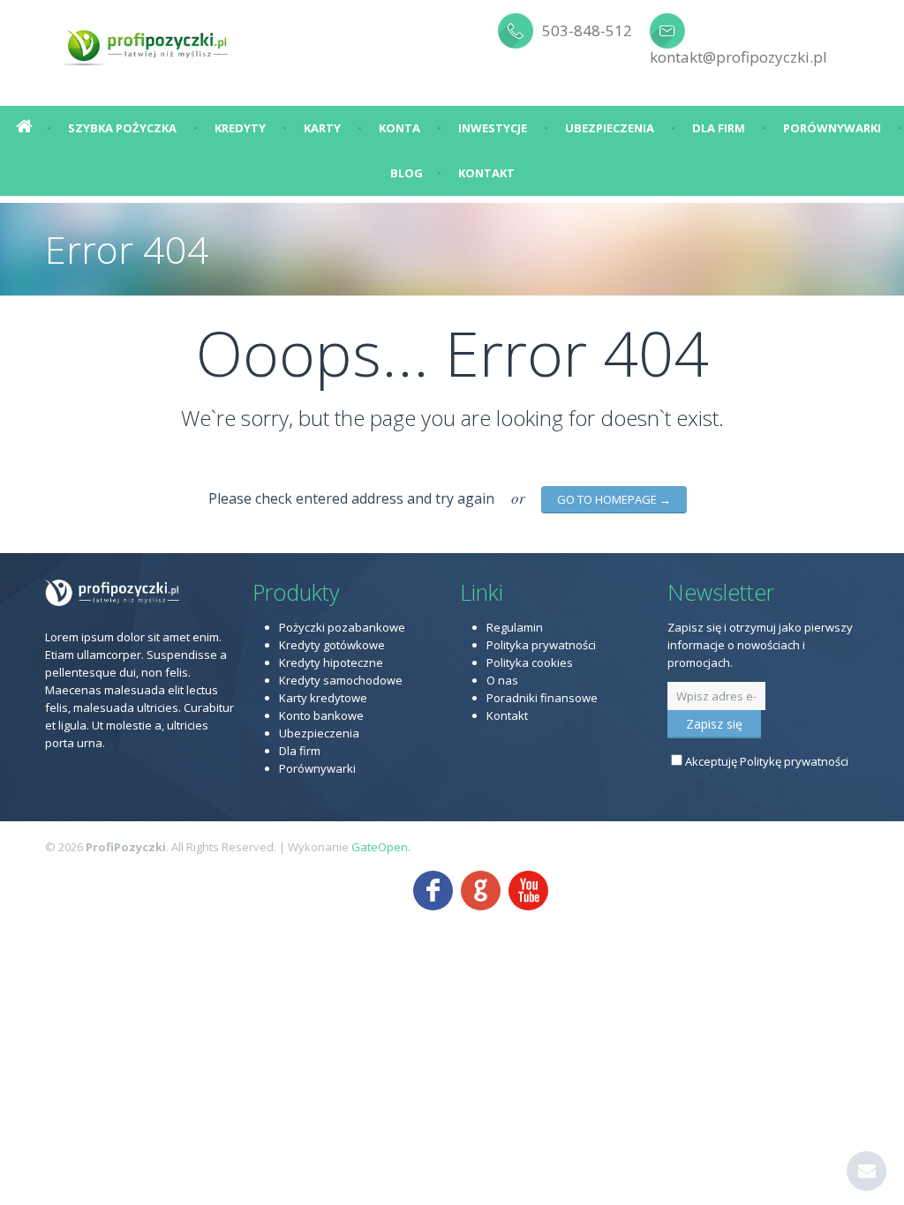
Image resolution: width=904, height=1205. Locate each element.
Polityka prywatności (541, 645)
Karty (322, 128)
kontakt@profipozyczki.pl (738, 57)
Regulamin (514, 627)
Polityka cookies (529, 662)
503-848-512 (587, 30)
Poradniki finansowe (542, 698)
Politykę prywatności (794, 761)
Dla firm (718, 128)
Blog (406, 173)
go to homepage (614, 499)
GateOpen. (381, 847)
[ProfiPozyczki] (146, 44)
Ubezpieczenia (609, 128)
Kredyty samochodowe (341, 680)
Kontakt (486, 173)
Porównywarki (832, 128)
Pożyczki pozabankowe (342, 627)
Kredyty (240, 128)
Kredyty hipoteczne (331, 662)
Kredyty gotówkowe (332, 645)
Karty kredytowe (323, 698)
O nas (502, 680)
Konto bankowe (321, 715)
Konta (399, 128)
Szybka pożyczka (122, 128)
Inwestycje (492, 128)
